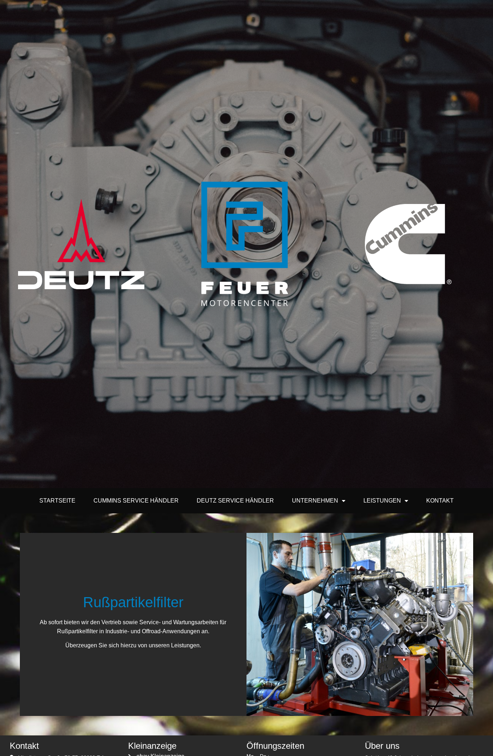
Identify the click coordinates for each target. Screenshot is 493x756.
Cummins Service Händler (136, 501)
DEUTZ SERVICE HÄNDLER (235, 501)
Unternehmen (315, 501)
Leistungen (382, 501)
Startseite (57, 501)
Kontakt (440, 501)
